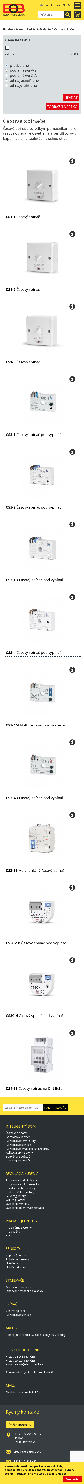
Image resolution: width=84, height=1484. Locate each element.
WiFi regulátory (15, 1200)
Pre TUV (11, 1235)
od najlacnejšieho (24, 80)
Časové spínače (64, 29)
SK (41, 4)
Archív (11, 1328)
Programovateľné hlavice (22, 1180)
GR (69, 4)
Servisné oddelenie (23, 1350)
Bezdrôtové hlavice (18, 1137)
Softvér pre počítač (18, 1156)
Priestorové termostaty (20, 1188)
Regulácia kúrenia (22, 1173)
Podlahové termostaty (20, 1192)
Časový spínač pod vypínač (33, 434)
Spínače (12, 1304)
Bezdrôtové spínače (18, 1145)
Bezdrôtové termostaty (21, 1141)
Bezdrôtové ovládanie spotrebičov (27, 1148)
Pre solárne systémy (19, 1227)
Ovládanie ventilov (17, 1204)
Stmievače (15, 1280)
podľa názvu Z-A (23, 75)
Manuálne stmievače (19, 1287)
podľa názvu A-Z (23, 70)
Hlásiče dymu (14, 1263)
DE (58, 4)
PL (64, 4)
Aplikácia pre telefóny (19, 1152)
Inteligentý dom (21, 1126)
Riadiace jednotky (21, 1221)
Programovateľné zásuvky (22, 1184)
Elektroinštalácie (39, 29)
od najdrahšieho (23, 85)
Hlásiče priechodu (17, 1267)
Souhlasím (72, 1479)
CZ (46, 4)
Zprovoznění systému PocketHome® (29, 1372)
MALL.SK (34, 1392)
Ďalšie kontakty (19, 1425)
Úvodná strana (13, 29)
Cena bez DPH (17, 40)
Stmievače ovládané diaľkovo (24, 1291)
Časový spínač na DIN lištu (34, 1088)
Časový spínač (23, 216)
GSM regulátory (16, 1196)
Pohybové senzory (17, 1259)
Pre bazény (13, 1231)
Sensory (13, 1248)
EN (52, 4)
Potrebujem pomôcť (19, 1160)
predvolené (19, 65)
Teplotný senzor (16, 1255)
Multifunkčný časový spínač (36, 725)
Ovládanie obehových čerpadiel (25, 1208)
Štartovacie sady (16, 1133)
